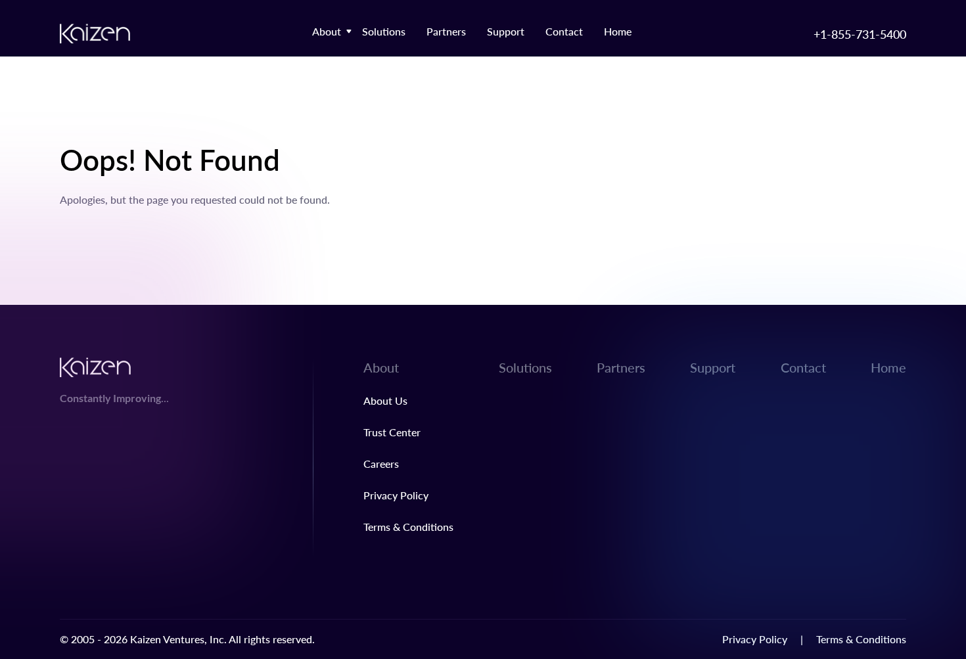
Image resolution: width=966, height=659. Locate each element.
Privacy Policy (395, 495)
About (326, 31)
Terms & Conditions (408, 527)
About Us (385, 400)
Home (618, 31)
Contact (564, 31)
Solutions (383, 31)
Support (505, 31)
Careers (381, 463)
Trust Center (392, 432)
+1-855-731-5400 (860, 34)
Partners (446, 31)
